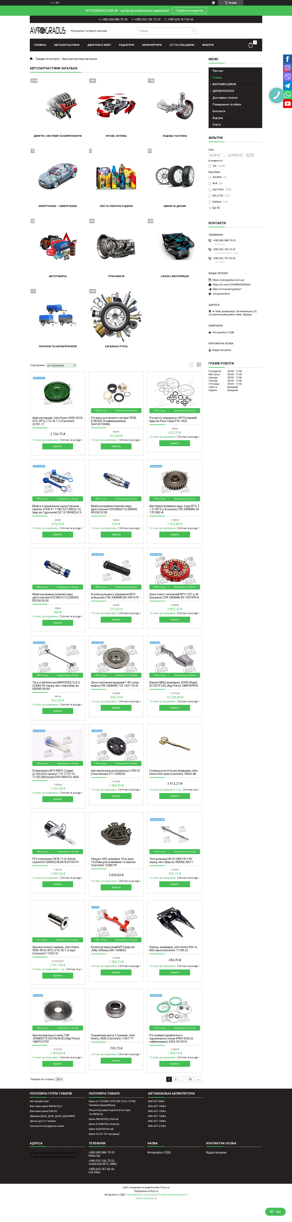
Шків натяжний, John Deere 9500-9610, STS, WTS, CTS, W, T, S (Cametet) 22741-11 (57, 421)
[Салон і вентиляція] (175, 246)
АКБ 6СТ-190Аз (157, 1121)
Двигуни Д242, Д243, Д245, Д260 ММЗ (52, 1116)
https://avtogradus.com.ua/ (228, 279)
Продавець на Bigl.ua (146, 1191)
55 (190, 1079)
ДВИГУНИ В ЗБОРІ (99, 44)
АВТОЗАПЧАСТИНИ (66, 44)
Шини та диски (175, 206)
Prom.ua (165, 1187)
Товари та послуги (47, 58)
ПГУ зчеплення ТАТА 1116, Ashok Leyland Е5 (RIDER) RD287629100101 (55, 860)
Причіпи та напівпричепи (58, 346)
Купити (57, 446)
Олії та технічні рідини (116, 206)
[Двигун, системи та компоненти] (57, 105)
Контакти (219, 111)
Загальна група (116, 346)
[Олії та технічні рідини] (116, 176)
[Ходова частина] (175, 105)
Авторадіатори (39, 1101)
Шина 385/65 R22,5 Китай (103, 1119)
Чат (278, 1211)
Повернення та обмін (227, 104)
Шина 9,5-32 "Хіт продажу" (104, 1133)
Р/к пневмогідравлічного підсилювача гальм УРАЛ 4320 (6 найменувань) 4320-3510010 (171, 1038)
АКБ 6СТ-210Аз (157, 1125)
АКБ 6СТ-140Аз (157, 1116)
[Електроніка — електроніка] (57, 176)
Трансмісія (116, 276)
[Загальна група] (116, 316)
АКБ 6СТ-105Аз (157, 1111)
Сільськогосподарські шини (47, 1125)
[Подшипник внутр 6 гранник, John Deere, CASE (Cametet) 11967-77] (116, 1011)
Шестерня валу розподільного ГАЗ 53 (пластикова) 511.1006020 (115, 772)
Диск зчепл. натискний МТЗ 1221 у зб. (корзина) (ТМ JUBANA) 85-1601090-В (174, 596)
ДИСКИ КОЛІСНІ (223, 91)
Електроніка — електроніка (58, 206)
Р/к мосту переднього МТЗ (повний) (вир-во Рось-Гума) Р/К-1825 (173, 419)
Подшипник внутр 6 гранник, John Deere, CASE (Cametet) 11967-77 (113, 1037)
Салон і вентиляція (175, 276)
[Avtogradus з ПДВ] (48, 31)
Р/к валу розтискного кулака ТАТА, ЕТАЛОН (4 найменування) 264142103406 (114, 421)
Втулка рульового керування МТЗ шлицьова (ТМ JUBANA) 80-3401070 (115, 596)
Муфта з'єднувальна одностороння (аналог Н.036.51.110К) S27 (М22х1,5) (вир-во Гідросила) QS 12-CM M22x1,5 (57, 509)
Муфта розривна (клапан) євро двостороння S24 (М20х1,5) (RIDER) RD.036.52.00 (114, 509)
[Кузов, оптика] (116, 105)
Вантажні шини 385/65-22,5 (46, 1106)
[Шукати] (193, 30)
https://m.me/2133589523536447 (232, 284)
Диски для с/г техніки (43, 1121)
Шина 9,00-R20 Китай (101, 1128)
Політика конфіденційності (172, 1194)
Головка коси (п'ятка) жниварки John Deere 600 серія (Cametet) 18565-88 (173, 772)
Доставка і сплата (225, 97)
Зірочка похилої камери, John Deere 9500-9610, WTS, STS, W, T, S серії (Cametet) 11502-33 (55, 950)
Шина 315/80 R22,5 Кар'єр (104, 1123)
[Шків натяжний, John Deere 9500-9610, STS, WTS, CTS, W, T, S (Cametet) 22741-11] (57, 393)
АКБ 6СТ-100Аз (157, 1106)
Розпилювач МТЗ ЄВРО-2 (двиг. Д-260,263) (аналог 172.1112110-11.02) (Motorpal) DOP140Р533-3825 (55, 774)
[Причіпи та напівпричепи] (57, 316)
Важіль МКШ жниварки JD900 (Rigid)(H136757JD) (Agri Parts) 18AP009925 (173, 684)
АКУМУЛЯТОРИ (152, 44)
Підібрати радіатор (189, 10)
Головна (40, 44)
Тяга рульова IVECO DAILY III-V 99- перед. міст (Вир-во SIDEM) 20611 (171, 860)
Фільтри (208, 44)
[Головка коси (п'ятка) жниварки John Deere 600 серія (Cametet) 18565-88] (174, 746)
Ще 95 (216, 207)
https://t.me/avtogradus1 (227, 289)
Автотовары (58, 276)
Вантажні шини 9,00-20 (43, 1111)
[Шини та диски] (175, 176)
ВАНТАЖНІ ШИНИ (224, 84)
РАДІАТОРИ (126, 44)
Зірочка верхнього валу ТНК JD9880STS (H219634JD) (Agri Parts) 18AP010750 (56, 1038)
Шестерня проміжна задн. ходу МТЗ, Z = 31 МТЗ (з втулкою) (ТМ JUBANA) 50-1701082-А (174, 509)
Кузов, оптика (116, 135)
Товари (217, 77)
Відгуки (218, 118)
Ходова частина (175, 135)
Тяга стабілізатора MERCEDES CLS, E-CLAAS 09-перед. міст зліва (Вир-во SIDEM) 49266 (56, 685)
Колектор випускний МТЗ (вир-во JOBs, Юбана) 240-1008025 (113, 948)
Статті (217, 124)
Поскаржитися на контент (141, 1194)
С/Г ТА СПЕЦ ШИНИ (182, 44)
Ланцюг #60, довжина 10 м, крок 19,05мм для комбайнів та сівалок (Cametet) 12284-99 (113, 862)
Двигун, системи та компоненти (58, 135)
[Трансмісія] (116, 246)
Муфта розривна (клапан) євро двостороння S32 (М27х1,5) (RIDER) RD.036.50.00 (55, 597)
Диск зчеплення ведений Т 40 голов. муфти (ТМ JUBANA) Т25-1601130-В (115, 684)
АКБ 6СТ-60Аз (156, 1101)
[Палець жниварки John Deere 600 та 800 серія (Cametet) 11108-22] (174, 922)
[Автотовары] (57, 246)
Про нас (218, 70)
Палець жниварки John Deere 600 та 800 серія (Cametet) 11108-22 (173, 948)
